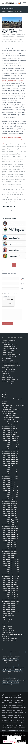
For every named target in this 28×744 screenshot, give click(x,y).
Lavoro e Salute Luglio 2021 (9, 509)
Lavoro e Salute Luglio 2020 (9, 507)
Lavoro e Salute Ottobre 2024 (10, 588)
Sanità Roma (16, 192)
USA (11, 684)
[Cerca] (20, 3)
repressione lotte (11, 184)
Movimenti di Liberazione (9, 363)
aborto (6, 143)
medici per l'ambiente (7, 671)
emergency (12, 153)
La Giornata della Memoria (9, 415)
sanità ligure (18, 189)
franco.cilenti (9, 43)
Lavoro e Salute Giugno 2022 (10, 490)
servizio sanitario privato (8, 379)
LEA (16, 167)
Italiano (17, 742)
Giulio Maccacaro (21, 158)
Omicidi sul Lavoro (7, 624)
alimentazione (14, 143)
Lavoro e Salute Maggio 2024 (10, 536)
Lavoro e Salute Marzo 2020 (9, 547)
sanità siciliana (10, 194)
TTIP (13, 201)
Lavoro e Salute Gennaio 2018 (10, 467)
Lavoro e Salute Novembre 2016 (10, 559)
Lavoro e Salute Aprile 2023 (9, 430)
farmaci (11, 154)
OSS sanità (5, 375)
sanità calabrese (12, 187)
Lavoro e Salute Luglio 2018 (9, 503)
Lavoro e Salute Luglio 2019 (9, 505)
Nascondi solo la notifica (10, 741)
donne (22, 151)
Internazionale (6, 371)
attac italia (19, 146)
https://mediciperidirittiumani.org (14, 139)
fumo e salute (17, 156)
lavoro (22, 166)
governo (4, 159)
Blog (11, 36)
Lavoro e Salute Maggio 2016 (10, 520)
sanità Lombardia (6, 680)
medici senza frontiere (12, 172)
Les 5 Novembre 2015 (8, 615)
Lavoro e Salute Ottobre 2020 (10, 580)
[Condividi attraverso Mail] (23, 211)
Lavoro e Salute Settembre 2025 (10, 611)
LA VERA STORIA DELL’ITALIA (9, 420)
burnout (9, 148)
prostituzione (18, 182)
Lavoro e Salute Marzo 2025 (9, 557)
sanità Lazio (12, 189)
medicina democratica (17, 669)
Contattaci (4, 401)
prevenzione (4, 182)
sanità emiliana (20, 187)
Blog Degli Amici (6, 397)
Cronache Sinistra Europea (9, 354)
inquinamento (20, 164)
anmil (23, 143)
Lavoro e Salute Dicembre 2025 (10, 449)
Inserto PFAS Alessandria (8, 411)
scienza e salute (5, 197)
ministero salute (5, 176)
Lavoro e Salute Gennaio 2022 (10, 476)
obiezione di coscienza (20, 179)
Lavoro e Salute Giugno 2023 (10, 492)
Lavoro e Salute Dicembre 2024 (10, 447)
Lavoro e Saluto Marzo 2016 (9, 613)
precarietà (20, 181)
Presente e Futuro (7, 628)
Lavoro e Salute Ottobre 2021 (10, 582)
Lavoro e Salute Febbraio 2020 (10, 451)
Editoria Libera (15, 39)
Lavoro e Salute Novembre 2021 (10, 570)
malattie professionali (7, 669)
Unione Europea (6, 684)
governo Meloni (6, 662)
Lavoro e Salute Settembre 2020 (10, 601)
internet (4, 166)
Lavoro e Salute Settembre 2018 (10, 597)
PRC (11, 181)
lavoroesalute (12, 167)
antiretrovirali (5, 144)
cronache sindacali (7, 369)
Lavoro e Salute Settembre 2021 (10, 603)
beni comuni (4, 148)
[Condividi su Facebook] (5, 211)
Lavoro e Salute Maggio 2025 (10, 538)
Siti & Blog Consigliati (7, 632)
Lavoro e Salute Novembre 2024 (10, 576)
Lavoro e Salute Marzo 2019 (9, 545)
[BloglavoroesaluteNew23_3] (11, 3)
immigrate (17, 159)
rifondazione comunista (16, 675)
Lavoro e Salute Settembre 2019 (10, 599)
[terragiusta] (12, 22)
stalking (3, 199)
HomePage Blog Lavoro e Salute (10, 409)
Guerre (7, 159)
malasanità (14, 169)
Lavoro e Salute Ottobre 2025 (10, 590)
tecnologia (21, 199)
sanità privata (18, 191)
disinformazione (18, 654)
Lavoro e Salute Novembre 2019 (10, 565)
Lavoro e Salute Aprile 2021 (9, 426)
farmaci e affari (16, 154)
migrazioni (21, 174)
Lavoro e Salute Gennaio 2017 (10, 465)
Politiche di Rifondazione (8, 365)
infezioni (4, 163)
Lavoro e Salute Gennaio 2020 (10, 472)
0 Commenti (12, 34)
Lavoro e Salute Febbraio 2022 (10, 455)
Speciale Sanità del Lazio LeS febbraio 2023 (13, 634)
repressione (4, 184)
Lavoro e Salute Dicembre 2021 (10, 440)
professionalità (11, 182)
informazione (9, 163)
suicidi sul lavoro (12, 199)
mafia (10, 169)
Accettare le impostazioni (14, 738)
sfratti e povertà (12, 197)
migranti (16, 174)
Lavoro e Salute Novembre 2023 (10, 574)
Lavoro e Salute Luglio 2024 (9, 515)
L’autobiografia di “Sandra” (9, 413)
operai (8, 181)
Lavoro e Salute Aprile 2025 (9, 434)
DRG (25, 151)
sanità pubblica (6, 682)
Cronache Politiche (9, 37)
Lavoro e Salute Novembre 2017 (10, 561)
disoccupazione (12, 151)
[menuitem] (20, 3)
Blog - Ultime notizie (8, 8)
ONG (6, 181)
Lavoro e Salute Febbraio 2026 (10, 463)
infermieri (11, 161)
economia (8, 153)
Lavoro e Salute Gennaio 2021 (10, 474)
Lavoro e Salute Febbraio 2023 (10, 457)
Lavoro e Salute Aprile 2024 (9, 432)
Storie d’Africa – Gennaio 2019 (10, 636)
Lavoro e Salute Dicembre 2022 (10, 442)
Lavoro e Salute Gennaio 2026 (10, 484)
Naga (10, 179)
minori (11, 176)
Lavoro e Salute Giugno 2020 (10, 486)
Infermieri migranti (18, 161)
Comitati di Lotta (15, 36)
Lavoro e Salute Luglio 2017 (9, 501)
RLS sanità (9, 186)
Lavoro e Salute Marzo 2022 (9, 551)
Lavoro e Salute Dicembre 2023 (10, 445)
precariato (15, 181)
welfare (6, 202)
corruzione (13, 149)
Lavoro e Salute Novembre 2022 (10, 572)
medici (18, 171)
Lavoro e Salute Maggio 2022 (10, 532)
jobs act (10, 166)
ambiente (19, 143)
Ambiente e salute (5, 36)
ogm (3, 181)
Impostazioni (21, 741)
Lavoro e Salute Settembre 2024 (10, 609)
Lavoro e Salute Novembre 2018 (10, 563)
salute (13, 186)
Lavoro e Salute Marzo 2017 (9, 540)
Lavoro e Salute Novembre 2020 (10, 567)
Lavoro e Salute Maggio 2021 (10, 530)
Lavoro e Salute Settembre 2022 (10, 605)
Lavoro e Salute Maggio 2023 (10, 534)
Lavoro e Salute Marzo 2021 (9, 549)
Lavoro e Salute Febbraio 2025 (10, 461)
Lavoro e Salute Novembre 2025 (10, 578)
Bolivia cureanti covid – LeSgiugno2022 (12, 399)
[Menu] (24, 3)
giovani (15, 158)
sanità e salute (11, 41)
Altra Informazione (21, 34)
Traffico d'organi (8, 201)
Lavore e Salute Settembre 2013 (10, 422)
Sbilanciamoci (15, 196)
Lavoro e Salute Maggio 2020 (10, 528)
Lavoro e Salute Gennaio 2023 (10, 478)
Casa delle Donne (6, 654)
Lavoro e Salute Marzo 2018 (9, 542)
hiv (10, 159)
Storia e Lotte (5, 367)
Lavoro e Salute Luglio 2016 (9, 499)
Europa (23, 153)
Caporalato (19, 148)
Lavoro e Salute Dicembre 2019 (10, 436)
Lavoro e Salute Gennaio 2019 (10, 470)
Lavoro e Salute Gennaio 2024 (10, 480)
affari (9, 143)
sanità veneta (9, 196)
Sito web (22, 289)
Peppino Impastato (7, 626)
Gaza (10, 658)
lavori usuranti (18, 166)
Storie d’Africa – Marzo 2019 (9, 640)
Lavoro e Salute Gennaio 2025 (10, 482)
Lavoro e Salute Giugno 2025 (10, 497)
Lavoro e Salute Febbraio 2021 (10, 453)
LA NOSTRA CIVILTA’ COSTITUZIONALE (12, 417)
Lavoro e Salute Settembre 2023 (10, 607)
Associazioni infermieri (11, 146)
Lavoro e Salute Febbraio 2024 (10, 459)
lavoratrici (4, 373)
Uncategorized (6, 384)
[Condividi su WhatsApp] (17, 211)
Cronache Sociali (6, 356)
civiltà (9, 149)
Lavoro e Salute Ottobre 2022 (10, 584)
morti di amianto (16, 176)
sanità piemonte (10, 191)
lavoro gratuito (5, 167)
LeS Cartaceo (5, 618)
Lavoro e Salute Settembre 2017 (10, 595)
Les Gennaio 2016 (7, 620)
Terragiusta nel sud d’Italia (14, 137)
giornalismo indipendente (7, 158)
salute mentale (5, 187)
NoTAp (12, 179)
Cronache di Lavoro (7, 348)
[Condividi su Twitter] (11, 211)
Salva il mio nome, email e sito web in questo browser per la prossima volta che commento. (13, 295)
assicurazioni (11, 144)
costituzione (18, 149)
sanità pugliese (9, 192)
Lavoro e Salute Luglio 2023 (9, 513)
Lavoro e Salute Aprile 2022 (9, 428)
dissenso (18, 151)
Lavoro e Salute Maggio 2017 (10, 522)
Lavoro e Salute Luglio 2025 (9, 517)
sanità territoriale (17, 194)
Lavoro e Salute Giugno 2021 (10, 488)
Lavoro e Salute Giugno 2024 (10, 495)
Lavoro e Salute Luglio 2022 (9, 511)
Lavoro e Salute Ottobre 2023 (10, 586)
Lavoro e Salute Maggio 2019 (10, 526)
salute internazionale (19, 186)
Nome (22, 279)
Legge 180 (19, 167)
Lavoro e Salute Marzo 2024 (9, 555)
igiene (12, 159)
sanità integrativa (6, 189)
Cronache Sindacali (17, 37)
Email (22, 284)
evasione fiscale (5, 154)
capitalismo (14, 148)
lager (13, 166)
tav (17, 199)
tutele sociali (17, 201)
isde (7, 166)
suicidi (7, 199)
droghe (3, 153)
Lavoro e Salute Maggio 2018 (10, 524)
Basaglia (24, 146)
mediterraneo (11, 174)
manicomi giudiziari (12, 171)
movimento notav (17, 177)
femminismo (5, 156)
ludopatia (6, 169)
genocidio (15, 658)
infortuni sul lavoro (12, 164)
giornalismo (23, 156)
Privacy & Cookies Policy (8, 630)
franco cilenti (11, 156)
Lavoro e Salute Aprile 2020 (9, 424)
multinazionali (5, 179)
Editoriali (4, 403)
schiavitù (21, 196)
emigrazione (18, 153)
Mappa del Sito (6, 622)
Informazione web (16, 163)
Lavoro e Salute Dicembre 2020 (10, 438)
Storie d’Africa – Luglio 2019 (9, 638)
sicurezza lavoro (17, 41)
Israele (23, 665)
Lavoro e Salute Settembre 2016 (10, 593)
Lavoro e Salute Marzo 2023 (9, 553)
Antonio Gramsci (6, 395)
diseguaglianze (5, 151)
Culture (10, 39)
